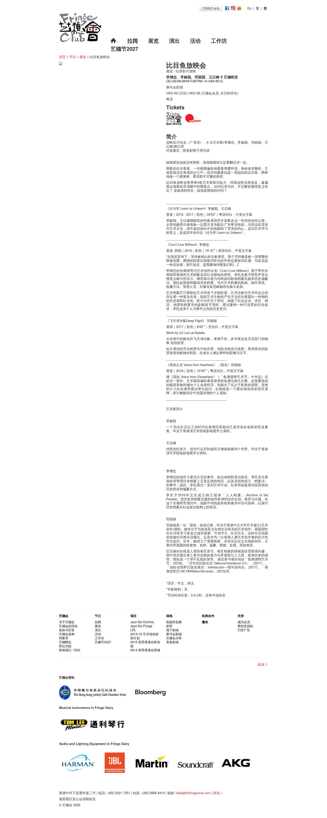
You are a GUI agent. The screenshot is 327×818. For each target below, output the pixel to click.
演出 (174, 40)
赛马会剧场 (174, 634)
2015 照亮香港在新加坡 (145, 644)
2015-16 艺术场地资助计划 (144, 636)
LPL (133, 630)
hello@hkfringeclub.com (193, 792)
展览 (153, 40)
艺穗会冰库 (174, 638)
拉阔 (132, 40)
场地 (169, 615)
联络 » (218, 792)
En (249, 8)
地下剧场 (172, 630)
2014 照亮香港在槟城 (145, 650)
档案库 (63, 638)
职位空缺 (65, 646)
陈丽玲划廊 (174, 622)
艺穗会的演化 (68, 626)
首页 (62, 56)
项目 (133, 615)
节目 (72, 56)
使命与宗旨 (67, 630)
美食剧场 (172, 642)
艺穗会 (63, 615)
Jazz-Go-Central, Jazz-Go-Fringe (142, 624)
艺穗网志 (65, 642)
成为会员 (244, 622)
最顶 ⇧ (263, 664)
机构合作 (208, 615)
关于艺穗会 (67, 622)
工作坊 (219, 40)
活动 (195, 40)
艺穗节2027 (124, 48)
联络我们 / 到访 (69, 650)
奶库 (169, 626)
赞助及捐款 (245, 626)
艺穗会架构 (67, 634)
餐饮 (205, 622)
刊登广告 (244, 630)
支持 (241, 615)
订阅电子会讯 (210, 8)
